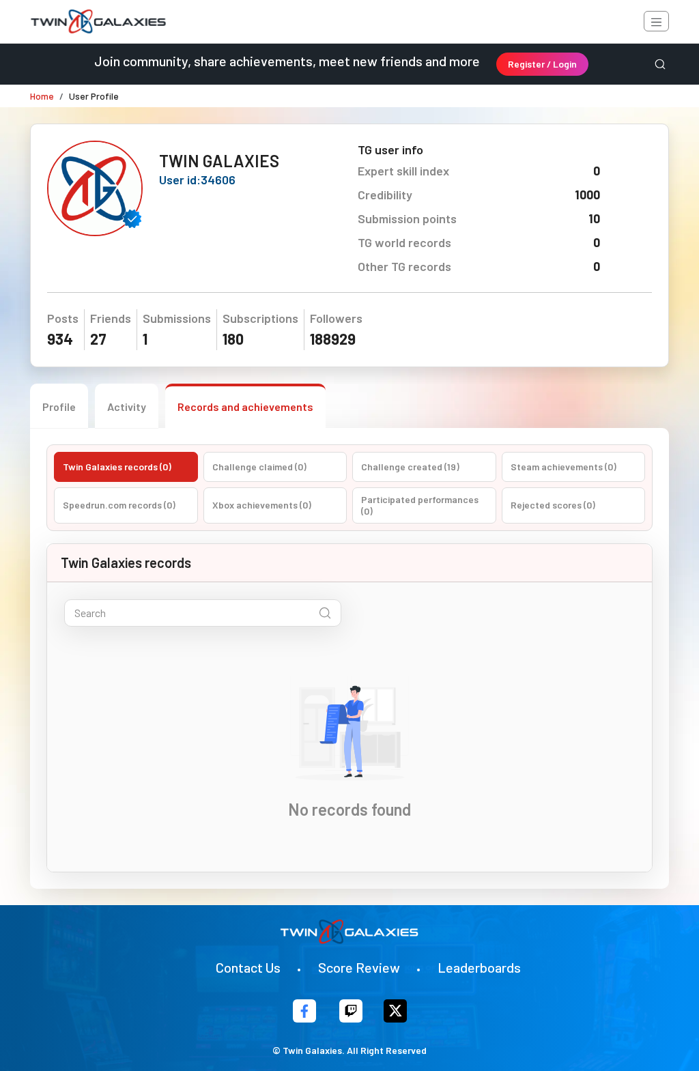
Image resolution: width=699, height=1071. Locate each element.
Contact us (248, 967)
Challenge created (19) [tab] (410, 466)
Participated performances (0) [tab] (420, 505)
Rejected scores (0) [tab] (553, 505)
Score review (359, 967)
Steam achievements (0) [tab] (563, 466)
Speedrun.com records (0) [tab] (119, 505)
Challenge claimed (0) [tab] (259, 466)
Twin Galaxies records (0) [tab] (117, 466)
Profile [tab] (59, 406)
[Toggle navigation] (656, 21)
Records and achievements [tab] (245, 406)
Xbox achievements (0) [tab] (261, 505)
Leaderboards (479, 967)
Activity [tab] (126, 406)
